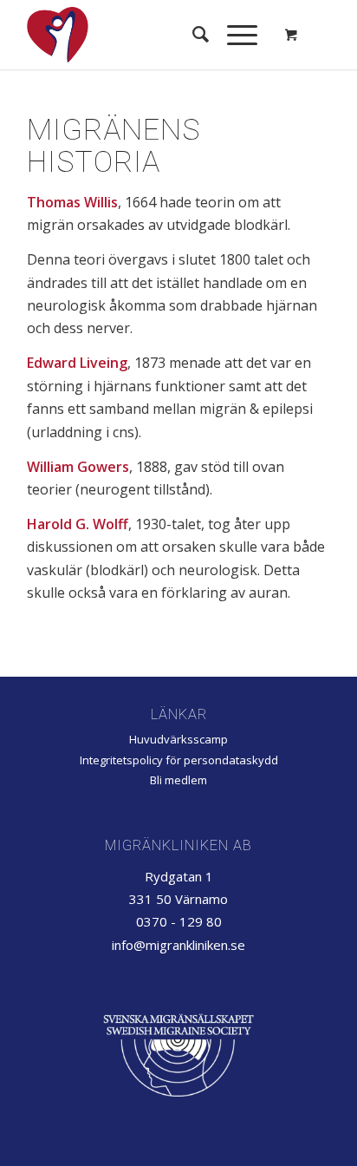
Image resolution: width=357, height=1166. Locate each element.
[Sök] (192, 34)
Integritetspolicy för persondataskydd (179, 760)
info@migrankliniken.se (178, 944)
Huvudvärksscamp (178, 739)
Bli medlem (178, 780)
